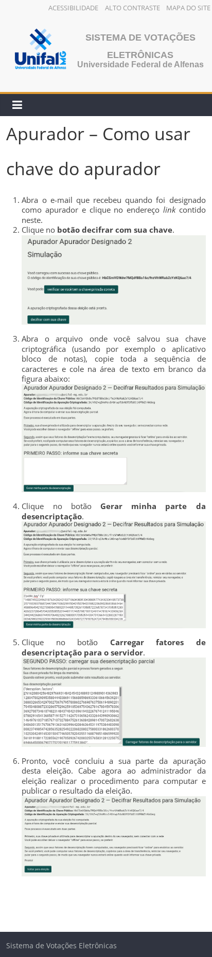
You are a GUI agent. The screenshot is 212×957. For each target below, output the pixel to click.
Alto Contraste (132, 7)
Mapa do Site (188, 7)
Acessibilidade (73, 7)
